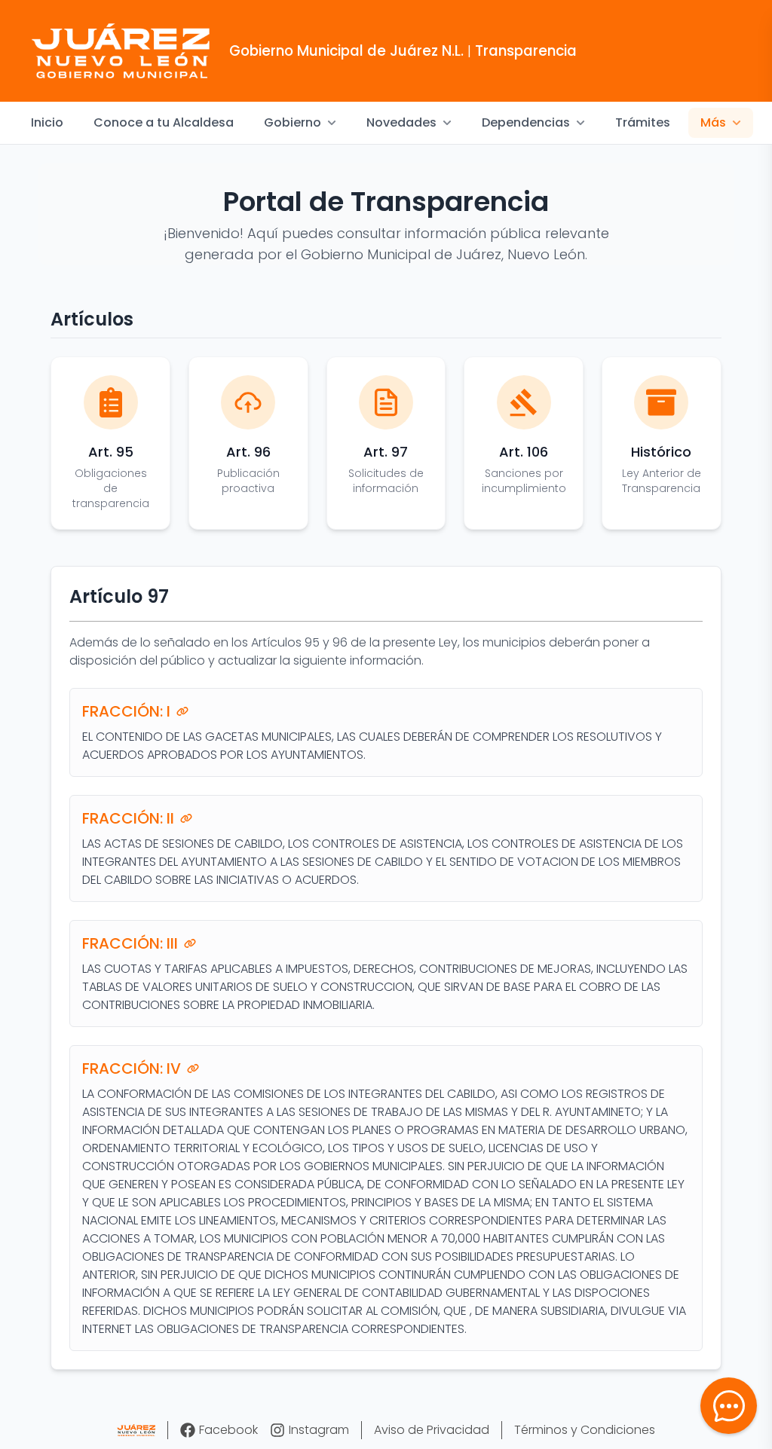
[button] (728, 1405)
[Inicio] (136, 1430)
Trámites (642, 122)
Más (713, 122)
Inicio (47, 122)
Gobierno (292, 122)
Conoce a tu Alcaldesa (163, 122)
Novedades (401, 122)
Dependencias (526, 122)
